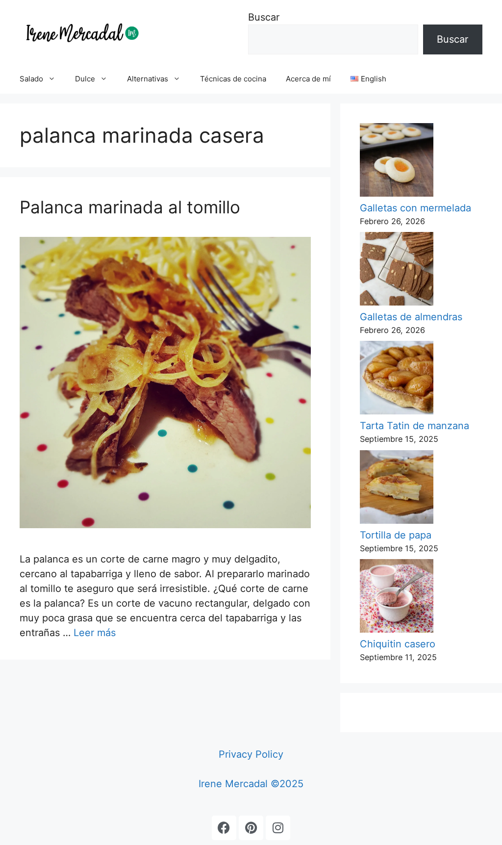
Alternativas (147, 78)
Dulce (85, 78)
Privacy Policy (251, 754)
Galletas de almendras (411, 317)
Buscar (263, 17)
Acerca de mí (308, 78)
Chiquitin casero (397, 644)
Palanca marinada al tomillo (130, 207)
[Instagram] (278, 828)
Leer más (95, 633)
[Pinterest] (251, 828)
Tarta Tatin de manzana (414, 426)
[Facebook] (224, 828)
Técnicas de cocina (233, 78)
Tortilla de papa (395, 535)
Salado (31, 78)
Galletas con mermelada (415, 208)
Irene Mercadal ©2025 (251, 784)
